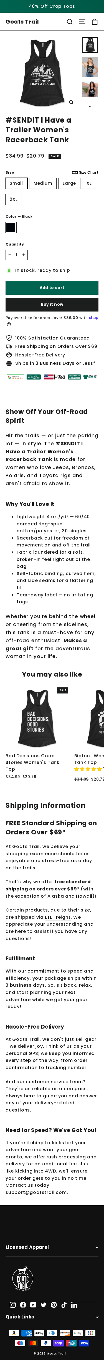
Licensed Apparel (27, 1247)
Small (16, 183)
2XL (13, 199)
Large (69, 183)
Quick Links (20, 1317)
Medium (43, 183)
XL (89, 183)
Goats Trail (22, 22)
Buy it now (52, 304)
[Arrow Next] (90, 105)
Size (52, 172)
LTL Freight (58, 917)
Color (19, 216)
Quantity (15, 244)
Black (11, 227)
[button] (88, 769)
